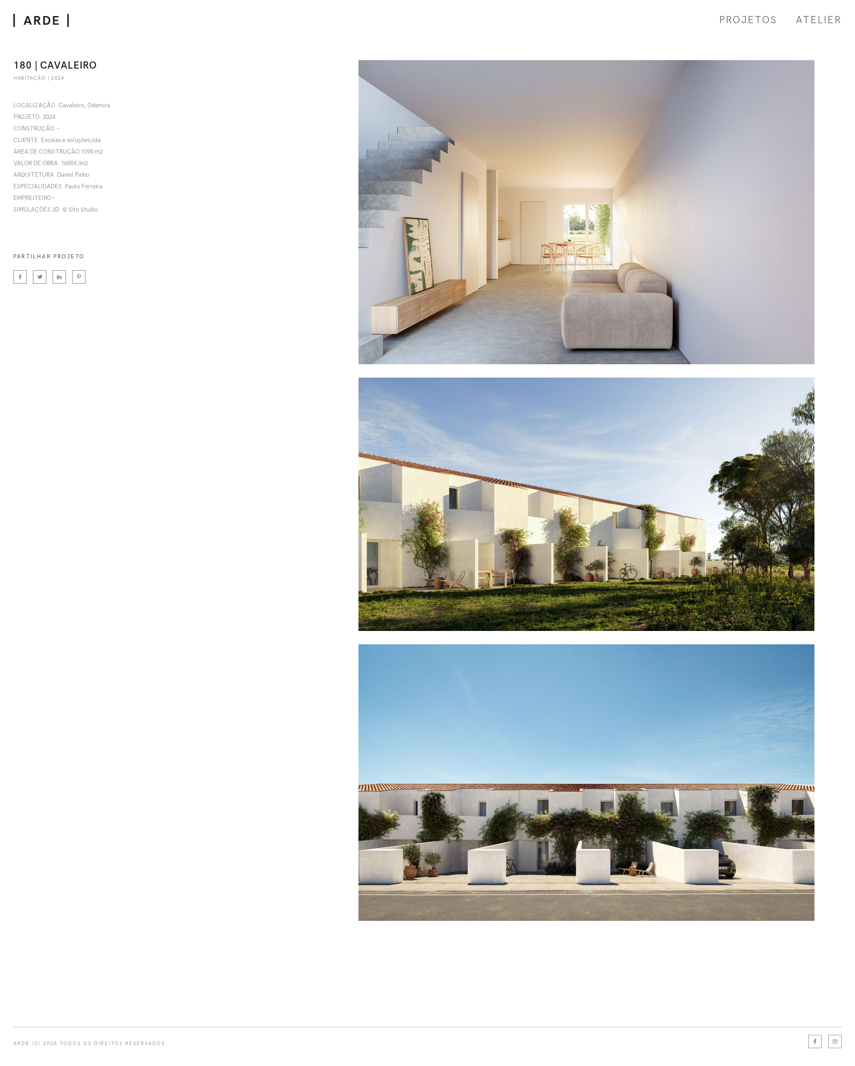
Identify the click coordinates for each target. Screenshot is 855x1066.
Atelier (819, 20)
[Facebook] (815, 1041)
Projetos (748, 20)
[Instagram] (835, 1041)
